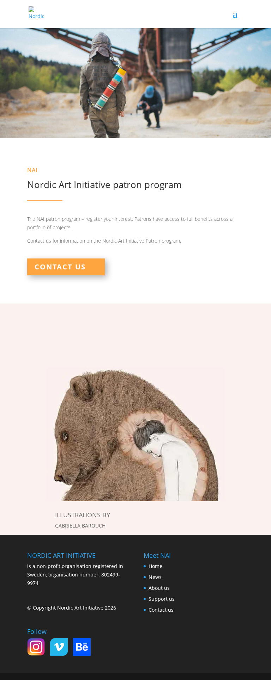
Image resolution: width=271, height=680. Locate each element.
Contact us (161, 609)
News (155, 577)
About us (159, 588)
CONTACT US (60, 267)
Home (155, 566)
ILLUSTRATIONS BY (82, 515)
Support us (162, 598)
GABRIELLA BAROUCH (80, 525)
